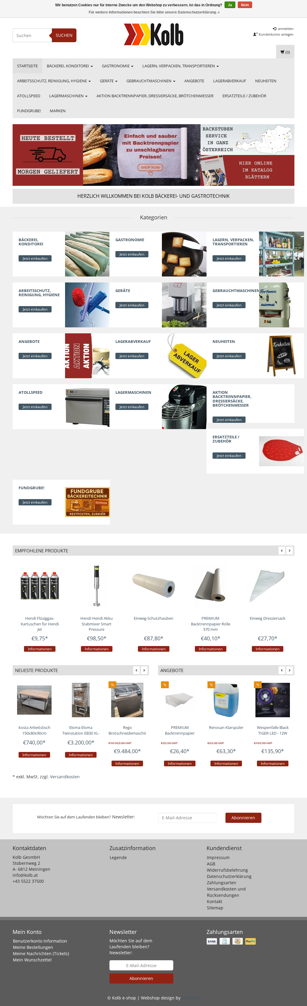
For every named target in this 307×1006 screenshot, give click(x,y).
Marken (58, 110)
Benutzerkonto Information (40, 941)
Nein (245, 5)
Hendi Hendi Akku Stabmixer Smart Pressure (96, 624)
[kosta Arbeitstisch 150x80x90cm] (34, 700)
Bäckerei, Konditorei (68, 66)
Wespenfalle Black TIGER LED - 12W (273, 730)
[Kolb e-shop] (153, 34)
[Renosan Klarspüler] (226, 700)
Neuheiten (265, 80)
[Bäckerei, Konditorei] (87, 253)
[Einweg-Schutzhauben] (153, 586)
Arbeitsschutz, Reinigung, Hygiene (52, 80)
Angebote (194, 80)
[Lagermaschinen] (184, 406)
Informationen (40, 648)
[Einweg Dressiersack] (267, 586)
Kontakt (214, 901)
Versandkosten (65, 776)
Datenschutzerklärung (229, 876)
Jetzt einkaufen (35, 258)
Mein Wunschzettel (32, 960)
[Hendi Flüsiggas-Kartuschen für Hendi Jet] (40, 586)
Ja (230, 5)
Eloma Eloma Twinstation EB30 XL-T (81, 733)
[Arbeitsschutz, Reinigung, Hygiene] (87, 304)
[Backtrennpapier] (142, 155)
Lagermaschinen (67, 95)
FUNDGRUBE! (29, 110)
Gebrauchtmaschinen (149, 80)
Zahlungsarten (221, 882)
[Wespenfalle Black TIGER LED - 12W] (272, 700)
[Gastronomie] (184, 253)
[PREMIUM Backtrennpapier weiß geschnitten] (179, 700)
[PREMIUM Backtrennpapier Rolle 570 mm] (210, 586)
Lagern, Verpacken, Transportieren (179, 66)
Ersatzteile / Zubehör (244, 95)
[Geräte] (184, 304)
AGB (211, 864)
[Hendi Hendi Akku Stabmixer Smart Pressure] (97, 586)
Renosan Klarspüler (226, 727)
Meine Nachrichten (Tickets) (41, 953)
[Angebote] (87, 355)
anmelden (285, 28)
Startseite (27, 66)
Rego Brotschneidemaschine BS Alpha (129, 733)
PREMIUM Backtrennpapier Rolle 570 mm (210, 624)
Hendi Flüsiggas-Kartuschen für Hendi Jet (40, 624)
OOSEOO (191, 998)
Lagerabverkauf (229, 80)
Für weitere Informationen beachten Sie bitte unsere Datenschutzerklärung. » (154, 12)
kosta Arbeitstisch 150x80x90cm (34, 730)
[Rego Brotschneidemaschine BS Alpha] (127, 700)
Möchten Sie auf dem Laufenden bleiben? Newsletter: (130, 946)
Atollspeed (28, 95)
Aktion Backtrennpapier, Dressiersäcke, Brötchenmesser (155, 95)
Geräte (107, 80)
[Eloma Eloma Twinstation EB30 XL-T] (81, 700)
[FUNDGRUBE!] (87, 501)
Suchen (64, 35)
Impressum (218, 857)
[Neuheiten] (281, 355)
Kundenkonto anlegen (276, 34)
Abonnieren (243, 817)
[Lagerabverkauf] (184, 355)
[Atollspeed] (87, 406)
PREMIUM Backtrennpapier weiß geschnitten (180, 733)
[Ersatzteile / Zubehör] (281, 451)
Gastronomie (116, 66)
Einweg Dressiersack (267, 618)
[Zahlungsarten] (232, 941)
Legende (118, 857)
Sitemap (215, 908)
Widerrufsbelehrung (227, 870)
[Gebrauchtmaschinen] (281, 304)
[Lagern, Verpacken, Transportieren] (281, 253)
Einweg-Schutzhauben (153, 618)
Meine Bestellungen (33, 947)
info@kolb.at (25, 875)
